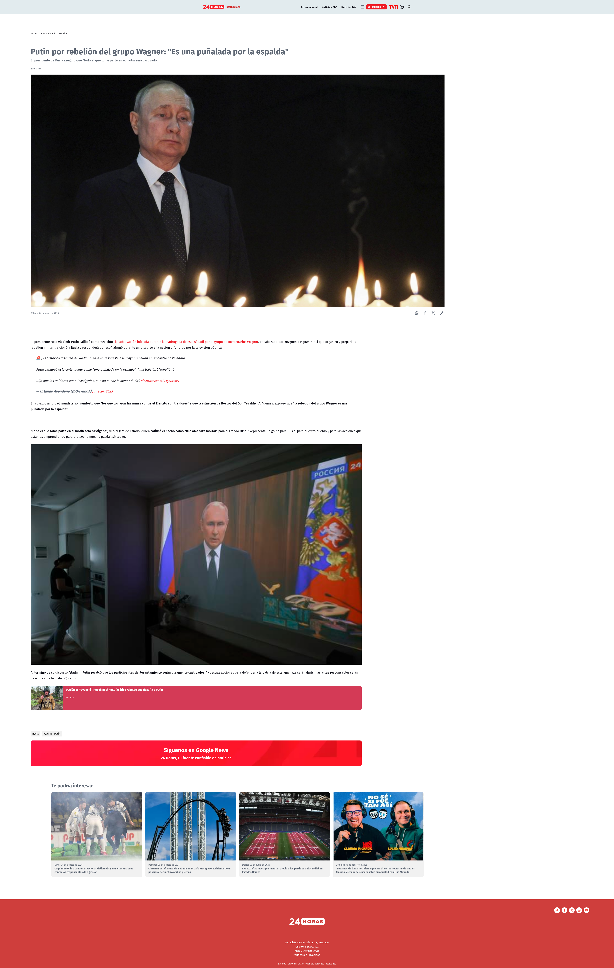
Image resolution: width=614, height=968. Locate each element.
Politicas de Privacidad (306, 955)
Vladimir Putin (51, 734)
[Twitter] (433, 313)
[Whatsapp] (416, 313)
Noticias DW (348, 7)
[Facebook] (425, 313)
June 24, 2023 (102, 391)
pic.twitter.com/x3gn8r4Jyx (160, 380)
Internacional (309, 7)
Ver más (70, 697)
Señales (376, 7)
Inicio (34, 33)
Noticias (63, 33)
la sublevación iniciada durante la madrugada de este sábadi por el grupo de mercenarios (186, 341)
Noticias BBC (329, 7)
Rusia (35, 734)
